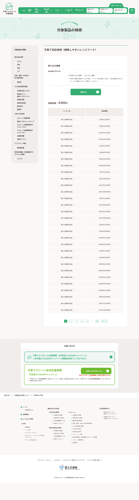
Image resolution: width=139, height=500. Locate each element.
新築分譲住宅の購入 (47, 10)
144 (97, 321)
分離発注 (74, 442)
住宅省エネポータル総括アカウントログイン (110, 413)
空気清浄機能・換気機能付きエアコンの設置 (84, 437)
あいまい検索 (90, 75)
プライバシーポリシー (31, 432)
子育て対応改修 (76, 429)
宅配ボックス (21, 139)
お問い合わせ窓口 (118, 10)
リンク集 (27, 430)
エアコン (20, 159)
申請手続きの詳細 (58, 418)
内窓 (18, 68)
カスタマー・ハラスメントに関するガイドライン (35, 436)
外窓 (18, 65)
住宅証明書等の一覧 (59, 420)
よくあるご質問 (68, 10)
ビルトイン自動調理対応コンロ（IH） (25, 131)
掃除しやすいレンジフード (25, 121)
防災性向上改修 (76, 431)
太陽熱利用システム (23, 91)
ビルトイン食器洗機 (23, 118)
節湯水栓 (20, 106)
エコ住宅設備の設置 (77, 426)
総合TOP (7, 395)
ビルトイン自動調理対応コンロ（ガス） (25, 126)
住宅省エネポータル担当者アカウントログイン (111, 417)
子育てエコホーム (116, 5)
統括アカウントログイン (91, 10)
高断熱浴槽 (20, 100)
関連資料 (27, 427)
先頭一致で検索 (76, 75)
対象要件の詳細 (58, 415)
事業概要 (29, 10)
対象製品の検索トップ (21, 395)
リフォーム (57, 10)
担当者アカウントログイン (104, 10)
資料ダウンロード (80, 10)
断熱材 (19, 82)
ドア (18, 71)
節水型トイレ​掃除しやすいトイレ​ (23, 95)
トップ (25, 407)
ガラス (19, 61)
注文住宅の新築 (36, 10)
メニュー (132, 12)
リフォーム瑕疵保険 (77, 440)
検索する (83, 92)
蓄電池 (19, 109)
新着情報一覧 (29, 410)
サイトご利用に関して (31, 440)
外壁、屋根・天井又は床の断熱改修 (82, 423)
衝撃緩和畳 (20, 148)
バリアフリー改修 (77, 434)
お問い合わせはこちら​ (94, 371)
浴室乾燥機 (20, 136)
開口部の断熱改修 (77, 420)
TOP (23, 10)
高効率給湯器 (21, 103)
